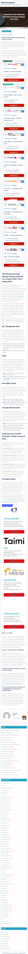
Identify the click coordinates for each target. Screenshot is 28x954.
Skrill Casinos (6, 900)
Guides (5, 830)
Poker (5, 869)
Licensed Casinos (7, 839)
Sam (4, 34)
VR (4, 918)
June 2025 (6, 941)
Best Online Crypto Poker (9, 756)
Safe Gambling (6, 881)
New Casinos (6, 853)
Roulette (5, 879)
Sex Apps (5, 886)
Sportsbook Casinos (8, 904)
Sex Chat (5, 888)
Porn (5, 872)
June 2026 (6, 934)
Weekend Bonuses (7, 923)
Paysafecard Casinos (8, 867)
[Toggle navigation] (25, 3)
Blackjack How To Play (8, 737)
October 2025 (6, 939)
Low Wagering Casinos (8, 851)
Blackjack (5, 792)
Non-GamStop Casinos (8, 858)
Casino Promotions (7, 802)
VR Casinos (6, 921)
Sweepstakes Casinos (8, 907)
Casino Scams (6, 806)
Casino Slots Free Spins (8, 753)
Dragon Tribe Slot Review (9, 751)
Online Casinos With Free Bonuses (11, 774)
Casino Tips (6, 811)
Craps (5, 816)
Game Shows (6, 827)
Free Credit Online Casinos (9, 746)
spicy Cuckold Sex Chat (16, 313)
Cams (5, 795)
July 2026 (6, 932)
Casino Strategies (7, 809)
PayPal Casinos (7, 865)
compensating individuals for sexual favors (13, 683)
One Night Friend (10, 580)
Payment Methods (7, 862)
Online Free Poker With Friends (10, 749)
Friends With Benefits (11, 613)
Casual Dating (6, 813)
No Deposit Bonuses (8, 855)
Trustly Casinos (7, 911)
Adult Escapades (8, 3)
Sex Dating (6, 890)
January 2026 (6, 936)
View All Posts (16, 718)
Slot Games (6, 902)
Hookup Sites (10, 34)
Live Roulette (6, 846)
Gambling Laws (7, 825)
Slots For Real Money (8, 732)
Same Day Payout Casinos (9, 883)
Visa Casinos (6, 916)
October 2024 (6, 946)
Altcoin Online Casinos (8, 739)
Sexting (5, 895)
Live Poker (6, 844)
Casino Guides (6, 799)
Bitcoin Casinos (7, 790)
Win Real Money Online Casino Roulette (11, 730)
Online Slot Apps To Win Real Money (11, 735)
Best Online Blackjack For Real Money (11, 760)
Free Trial (14, 532)
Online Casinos (7, 860)
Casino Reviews (7, 804)
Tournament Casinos (8, 909)
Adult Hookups (7, 783)
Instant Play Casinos (8, 837)
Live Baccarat (6, 841)
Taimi (6, 548)
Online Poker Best (7, 758)
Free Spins (6, 823)
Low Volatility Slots (7, 848)
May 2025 (6, 943)
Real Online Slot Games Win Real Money (12, 744)
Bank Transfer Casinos (8, 788)
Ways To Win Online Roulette (9, 767)
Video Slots (6, 914)
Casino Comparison (8, 797)
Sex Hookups (6, 893)
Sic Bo (5, 897)
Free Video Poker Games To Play (10, 742)
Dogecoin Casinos (7, 818)
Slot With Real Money (8, 765)
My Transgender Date (11, 518)
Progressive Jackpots (8, 874)
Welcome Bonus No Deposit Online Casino (12, 770)
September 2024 (7, 948)
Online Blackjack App (8, 763)
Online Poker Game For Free (9, 772)
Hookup (5, 832)
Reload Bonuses (7, 876)
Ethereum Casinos (7, 820)
